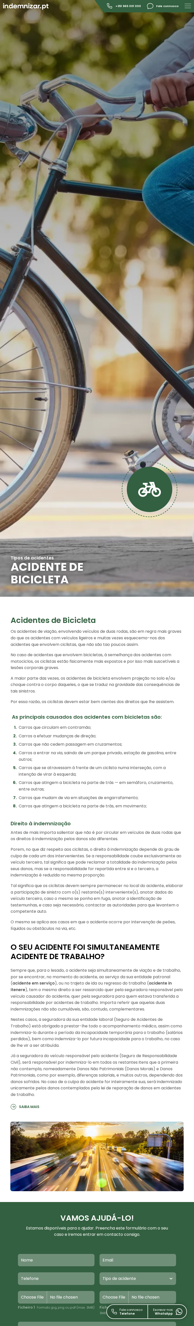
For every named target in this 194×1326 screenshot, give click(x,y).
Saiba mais (28, 1106)
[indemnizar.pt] (25, 6)
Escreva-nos (163, 1312)
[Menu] (188, 6)
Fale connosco (130, 1312)
